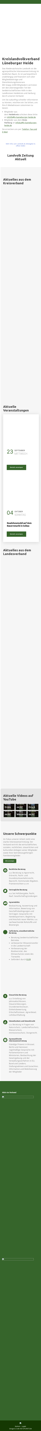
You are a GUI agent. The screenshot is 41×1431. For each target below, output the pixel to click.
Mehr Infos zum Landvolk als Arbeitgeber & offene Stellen (20, 145)
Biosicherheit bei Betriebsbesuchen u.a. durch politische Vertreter (21, 388)
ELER (28, 959)
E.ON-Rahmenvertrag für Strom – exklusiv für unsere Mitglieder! (21, 350)
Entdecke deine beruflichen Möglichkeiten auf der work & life (21, 211)
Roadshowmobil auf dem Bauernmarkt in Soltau (19, 524)
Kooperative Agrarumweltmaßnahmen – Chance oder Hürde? (21, 582)
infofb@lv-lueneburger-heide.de (21, 117)
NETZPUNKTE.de (26, 1429)
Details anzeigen (16, 467)
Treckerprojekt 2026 (21, 281)
